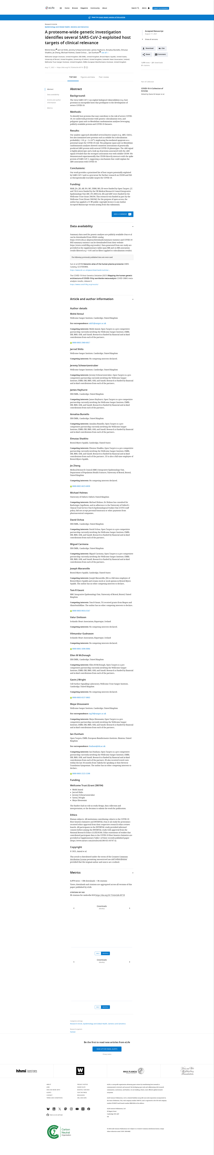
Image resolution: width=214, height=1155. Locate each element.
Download (149, 48)
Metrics (50, 108)
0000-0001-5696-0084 (81, 648)
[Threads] (82, 1110)
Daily (98, 953)
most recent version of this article (112, 17)
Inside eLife (81, 1087)
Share (148, 54)
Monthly (105, 953)
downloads (157, 62)
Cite (163, 48)
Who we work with (53, 1090)
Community (95, 8)
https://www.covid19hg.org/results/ (84, 284)
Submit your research (160, 8)
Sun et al (73, 264)
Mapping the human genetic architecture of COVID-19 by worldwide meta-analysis (101, 277)
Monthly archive (83, 1090)
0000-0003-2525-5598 (81, 773)
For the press (82, 1092)
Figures (88, 77)
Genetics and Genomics (80, 27)
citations (145, 65)
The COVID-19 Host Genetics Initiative (86, 275)
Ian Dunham (94, 52)
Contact (49, 1095)
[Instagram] (71, 1110)
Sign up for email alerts (107, 1049)
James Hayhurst (98, 50)
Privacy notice (107, 1054)
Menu (60, 8)
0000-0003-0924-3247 (81, 610)
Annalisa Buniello (113, 50)
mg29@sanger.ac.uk (97, 713)
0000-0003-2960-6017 (81, 342)
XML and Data (81, 1098)
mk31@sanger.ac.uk (97, 323)
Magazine (84, 8)
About (104, 8)
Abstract (50, 89)
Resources (81, 1095)
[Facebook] (88, 1110)
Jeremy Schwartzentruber (80, 50)
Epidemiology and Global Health (57, 27)
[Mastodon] (65, 1110)
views (145, 62)
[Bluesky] (48, 1110)
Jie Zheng (56, 52)
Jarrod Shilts (63, 50)
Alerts (144, 8)
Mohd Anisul (50, 50)
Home (67, 8)
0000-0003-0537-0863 (81, 697)
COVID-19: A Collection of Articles (152, 90)
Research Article (51, 24)
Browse (75, 8)
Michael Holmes (68, 52)
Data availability (53, 94)
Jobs (48, 1087)
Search (134, 8)
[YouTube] (77, 1110)
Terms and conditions (55, 1098)
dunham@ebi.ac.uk (97, 746)
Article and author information (54, 101)
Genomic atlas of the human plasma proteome (103, 264)
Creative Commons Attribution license (148, 1129)
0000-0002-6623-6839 (81, 486)
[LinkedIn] (54, 1110)
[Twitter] (59, 1110)
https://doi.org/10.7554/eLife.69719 (70, 67)
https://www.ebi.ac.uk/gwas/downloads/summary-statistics (90, 270)
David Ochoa (81, 52)
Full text (73, 77)
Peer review (104, 77)
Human (73, 1032)
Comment (162, 55)
